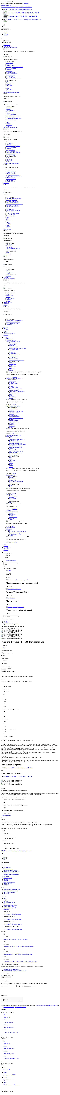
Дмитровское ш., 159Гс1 (14, 12)
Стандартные (9, 107)
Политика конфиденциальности (12, 969)
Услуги (5, 305)
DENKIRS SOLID (10, 177)
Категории (6, 40)
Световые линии (10, 75)
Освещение (6, 183)
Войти (8, 555)
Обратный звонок (5, 29)
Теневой (8, 69)
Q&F (7, 217)
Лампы (8, 208)
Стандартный (9, 63)
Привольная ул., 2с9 (13, 16)
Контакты (6, 335)
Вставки (6, 277)
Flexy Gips (9, 159)
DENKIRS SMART (11, 171)
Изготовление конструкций (13, 322)
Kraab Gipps (9, 160)
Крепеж (8, 294)
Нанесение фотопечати (12, 323)
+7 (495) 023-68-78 (28, 19)
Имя (2, 986)
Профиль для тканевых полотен (11, 92)
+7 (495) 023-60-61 (24, 12)
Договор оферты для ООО (10, 905)
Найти (5, 564)
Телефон (19, 986)
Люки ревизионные (11, 249)
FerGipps (8, 158)
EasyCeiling (6, 329)
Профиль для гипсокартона (10, 127)
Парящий (8, 64)
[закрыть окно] (1, 38)
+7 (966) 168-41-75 (34, 12)
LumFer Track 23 (10, 181)
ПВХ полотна (7, 45)
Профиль (6, 35)
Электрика (6, 303)
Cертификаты (7, 547)
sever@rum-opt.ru (17, 919)
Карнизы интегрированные (13, 115)
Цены (5, 328)
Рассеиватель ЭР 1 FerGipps (26, 767)
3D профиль (9, 76)
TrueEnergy (9, 219)
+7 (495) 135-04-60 (17, 9)
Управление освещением (12, 213)
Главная (5, 31)
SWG (7, 218)
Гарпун (8, 297)
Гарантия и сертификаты (10, 333)
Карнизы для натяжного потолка (14, 67)
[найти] (18, 616)
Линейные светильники (12, 205)
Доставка (6, 327)
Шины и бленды (8, 302)
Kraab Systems (9, 82)
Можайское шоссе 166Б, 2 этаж (15, 19)
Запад (5, 19)
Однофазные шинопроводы (13, 175)
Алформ (8, 84)
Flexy (7, 81)
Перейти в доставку (6, 815)
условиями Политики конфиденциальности (47, 1005)
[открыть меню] (10, 29)
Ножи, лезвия (9, 272)
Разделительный (10, 150)
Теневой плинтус (10, 143)
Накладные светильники (12, 202)
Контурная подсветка (11, 73)
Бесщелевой (9, 71)
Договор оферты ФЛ (9, 906)
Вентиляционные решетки (13, 248)
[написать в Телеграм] (4, 25)
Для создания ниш (11, 68)
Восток (5, 16)
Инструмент (7, 255)
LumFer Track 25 (10, 172)
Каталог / (6, 622)
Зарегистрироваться (6, 5)
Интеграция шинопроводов (13, 152)
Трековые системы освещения (13, 79)
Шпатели (8, 270)
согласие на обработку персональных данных (15, 1007)
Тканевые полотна (8, 46)
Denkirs (8, 123)
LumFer (8, 90)
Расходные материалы (9, 278)
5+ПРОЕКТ (9, 89)
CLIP (7, 225)
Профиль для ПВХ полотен (10, 47)
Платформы (9, 244)
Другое (8, 273)
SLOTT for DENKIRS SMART (14, 176)
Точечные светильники (12, 201)
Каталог (6, 33)
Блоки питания (10, 212)
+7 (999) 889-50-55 (27, 9)
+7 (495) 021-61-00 (23, 16)
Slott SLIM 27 (9, 85)
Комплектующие (10, 77)
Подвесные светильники (12, 206)
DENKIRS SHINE (10, 173)
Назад (5, 49)
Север (5, 12)
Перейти (15, 377)
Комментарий (4, 995)
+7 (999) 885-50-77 (37, 19)
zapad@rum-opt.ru (17, 929)
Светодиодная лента (11, 200)
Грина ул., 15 (9, 9)
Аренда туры (9, 324)
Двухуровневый (10, 65)
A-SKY (8, 223)
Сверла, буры (9, 295)
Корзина (6, 34)
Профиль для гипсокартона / (11, 624)
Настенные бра (10, 209)
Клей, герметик (10, 298)
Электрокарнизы (10, 72)
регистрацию (25, 3)
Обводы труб (9, 247)
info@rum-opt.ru (17, 914)
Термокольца (9, 245)
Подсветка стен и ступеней (13, 210)
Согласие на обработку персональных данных (15, 970)
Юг (4, 9)
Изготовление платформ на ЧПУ (14, 320)
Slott (7, 88)
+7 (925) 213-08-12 (32, 16)
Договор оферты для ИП (10, 907)
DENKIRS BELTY (11, 179)
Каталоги (8, 299)
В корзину (3, 670)
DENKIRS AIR (10, 180)
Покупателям (7, 42)
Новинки (6, 332)
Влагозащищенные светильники (14, 204)
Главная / (6, 621)
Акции (5, 331)
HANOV (8, 276)
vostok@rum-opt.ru (17, 924)
